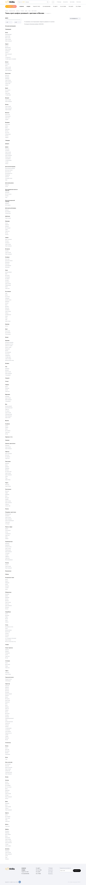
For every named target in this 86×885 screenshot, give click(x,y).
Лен (6, 366)
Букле (7, 88)
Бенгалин (7, 192)
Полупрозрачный (9, 721)
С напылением (8, 160)
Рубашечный (8, 157)
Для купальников (10, 183)
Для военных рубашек (10, 168)
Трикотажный (8, 109)
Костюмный (8, 332)
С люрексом (8, 57)
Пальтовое (8, 93)
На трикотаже (9, 471)
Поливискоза (8, 314)
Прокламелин (8, 265)
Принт (7, 316)
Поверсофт (8, 770)
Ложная (7, 633)
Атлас (7, 32)
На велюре (8, 277)
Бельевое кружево (10, 342)
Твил (7, 319)
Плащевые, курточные (11, 512)
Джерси (8, 143)
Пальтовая (8, 818)
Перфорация (8, 68)
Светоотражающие (9, 520)
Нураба (7, 499)
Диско (7, 697)
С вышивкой (8, 158)
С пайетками (8, 357)
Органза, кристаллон (11, 443)
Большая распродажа (11, 26)
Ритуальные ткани (10, 577)
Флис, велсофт (9, 762)
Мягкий (7, 752)
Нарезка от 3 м (9, 437)
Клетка (7, 303)
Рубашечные (8, 134)
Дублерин (8, 262)
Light (7, 293)
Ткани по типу (36, 6)
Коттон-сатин (8, 194)
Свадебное (8, 355)
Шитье (7, 798)
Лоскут (7, 381)
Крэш (6, 65)
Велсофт (7, 765)
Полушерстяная (9, 178)
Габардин (8, 140)
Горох (7, 628)
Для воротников (9, 170)
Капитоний (8, 700)
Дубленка (8, 216)
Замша (7, 237)
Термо (7, 666)
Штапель (8, 849)
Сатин (7, 855)
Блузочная (8, 114)
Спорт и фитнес (10, 647)
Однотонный (8, 39)
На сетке (7, 132)
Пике (6, 720)
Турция (7, 119)
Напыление (8, 754)
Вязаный (7, 692)
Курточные (8, 664)
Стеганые (7, 553)
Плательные (9, 489)
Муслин (7, 420)
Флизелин (7, 267)
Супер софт (8, 83)
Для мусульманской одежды (10, 201)
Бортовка (7, 259)
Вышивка (8, 122)
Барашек (7, 463)
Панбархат (8, 50)
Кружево (8, 340)
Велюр (7, 104)
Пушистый (8, 723)
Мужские (7, 308)
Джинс (7, 126)
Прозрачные (9, 571)
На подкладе (8, 352)
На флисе (7, 150)
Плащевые (8, 653)
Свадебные (8, 612)
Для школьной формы (11, 208)
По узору (71, 6)
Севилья (7, 504)
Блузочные (8, 73)
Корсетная (8, 631)
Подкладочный (9, 414)
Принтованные (9, 502)
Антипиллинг (8, 764)
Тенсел (7, 163)
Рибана (7, 574)
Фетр (6, 757)
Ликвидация (8, 29)
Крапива (7, 324)
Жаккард (8, 78)
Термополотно (9, 733)
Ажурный (8, 685)
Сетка (7, 186)
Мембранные (8, 514)
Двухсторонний (9, 767)
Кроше (7, 337)
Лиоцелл (7, 378)
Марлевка (8, 129)
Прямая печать (9, 679)
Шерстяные (8, 321)
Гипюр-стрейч (9, 347)
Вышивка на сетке (9, 344)
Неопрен (7, 635)
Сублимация (8, 680)
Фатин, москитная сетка (11, 641)
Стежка (7, 587)
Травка (7, 736)
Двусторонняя (9, 239)
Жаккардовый (9, 34)
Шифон (7, 85)
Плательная (8, 116)
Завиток (7, 409)
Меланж (7, 306)
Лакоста (7, 708)
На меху (7, 241)
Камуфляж (8, 175)
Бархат (7, 44)
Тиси (6, 197)
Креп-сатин (8, 37)
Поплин (7, 195)
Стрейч (7, 844)
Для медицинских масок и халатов (11, 190)
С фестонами (8, 358)
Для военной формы (11, 166)
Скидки (28, 6)
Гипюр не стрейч (9, 345)
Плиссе (7, 52)
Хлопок (7, 135)
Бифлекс (7, 224)
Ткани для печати (10, 677)
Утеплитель (8, 742)
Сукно (7, 476)
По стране (78, 6)
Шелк (6, 589)
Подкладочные (9, 541)
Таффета (7, 556)
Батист (7, 62)
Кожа (6, 127)
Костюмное (8, 90)
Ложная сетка (8, 546)
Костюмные (8, 211)
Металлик (7, 275)
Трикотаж (8, 231)
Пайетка (8, 451)
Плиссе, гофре (9, 527)
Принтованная (8, 399)
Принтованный (9, 54)
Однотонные (8, 80)
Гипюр (6, 584)
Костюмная (8, 816)
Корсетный (8, 36)
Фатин (7, 618)
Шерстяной (8, 417)
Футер (7, 739)
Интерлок (8, 249)
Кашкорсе (8, 702)
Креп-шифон (8, 834)
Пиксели (7, 176)
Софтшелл (7, 522)
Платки (7, 509)
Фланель (7, 607)
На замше (7, 278)
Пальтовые (8, 461)
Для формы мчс (9, 173)
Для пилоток (8, 171)
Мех (6, 404)
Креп (7, 304)
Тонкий (7, 734)
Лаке (6, 273)
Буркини (7, 203)
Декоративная (9, 272)
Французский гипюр (10, 360)
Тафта (7, 229)
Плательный (8, 334)
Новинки (21, 6)
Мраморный (8, 47)
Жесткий (7, 749)
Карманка (7, 545)
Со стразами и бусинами (11, 638)
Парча (7, 482)
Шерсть (7, 813)
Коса (6, 703)
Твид (6, 478)
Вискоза (7, 75)
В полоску (8, 296)
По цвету (55, 6)
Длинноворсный (9, 407)
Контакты (50, 873)
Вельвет (8, 98)
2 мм (6, 759)
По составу (63, 6)
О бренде (50, 868)
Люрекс (7, 91)
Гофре (7, 492)
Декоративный (9, 406)
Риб (6, 55)
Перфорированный (10, 718)
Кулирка (7, 363)
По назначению (46, 6)
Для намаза (8, 205)
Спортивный (8, 731)
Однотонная (8, 218)
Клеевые (7, 257)
